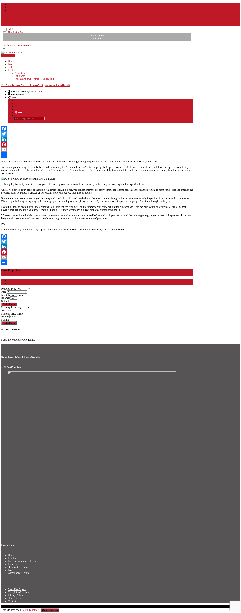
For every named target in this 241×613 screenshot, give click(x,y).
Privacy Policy (15, 595)
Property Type (8, 288)
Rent (10, 70)
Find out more (32, 609)
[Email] (97, 149)
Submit (5, 301)
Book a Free (97, 37)
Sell (10, 67)
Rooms (5, 297)
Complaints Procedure (19, 592)
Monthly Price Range (12, 295)
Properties (19, 73)
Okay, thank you (50, 610)
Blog (10, 570)
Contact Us (9, 55)
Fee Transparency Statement (22, 561)
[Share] (97, 155)
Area (3, 291)
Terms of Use (15, 598)
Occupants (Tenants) (18, 567)
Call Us (15, 30)
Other (41, 91)
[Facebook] (97, 128)
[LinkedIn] (97, 139)
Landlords (19, 75)
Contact (12, 601)
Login (7, 24)
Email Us (8, 42)
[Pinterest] (97, 144)
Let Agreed (14, 283)
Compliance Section (18, 572)
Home (11, 61)
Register (18, 24)
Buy (10, 64)
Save (20, 112)
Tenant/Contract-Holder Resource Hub (34, 78)
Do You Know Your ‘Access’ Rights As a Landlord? (35, 85)
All (9, 280)
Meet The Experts (17, 589)
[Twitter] (97, 134)
